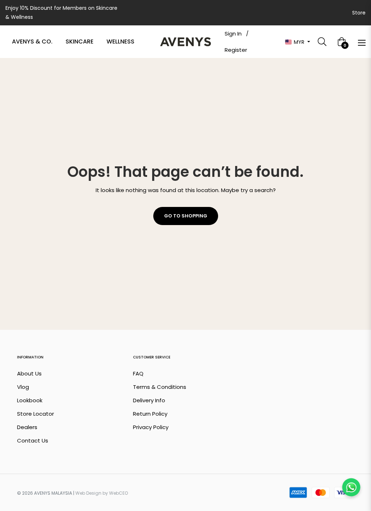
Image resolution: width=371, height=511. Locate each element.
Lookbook (29, 400)
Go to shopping (185, 215)
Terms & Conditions (159, 387)
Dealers (27, 427)
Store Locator (35, 413)
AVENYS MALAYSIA (53, 493)
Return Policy (150, 413)
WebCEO (118, 493)
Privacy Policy (150, 427)
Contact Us (32, 440)
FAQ (138, 373)
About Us (29, 373)
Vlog (23, 387)
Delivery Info (149, 400)
